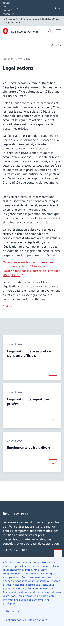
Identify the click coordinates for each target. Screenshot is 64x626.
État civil (8, 306)
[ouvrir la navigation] (58, 31)
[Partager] (59, 45)
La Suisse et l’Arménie (24, 31)
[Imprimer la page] (51, 45)
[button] (58, 553)
